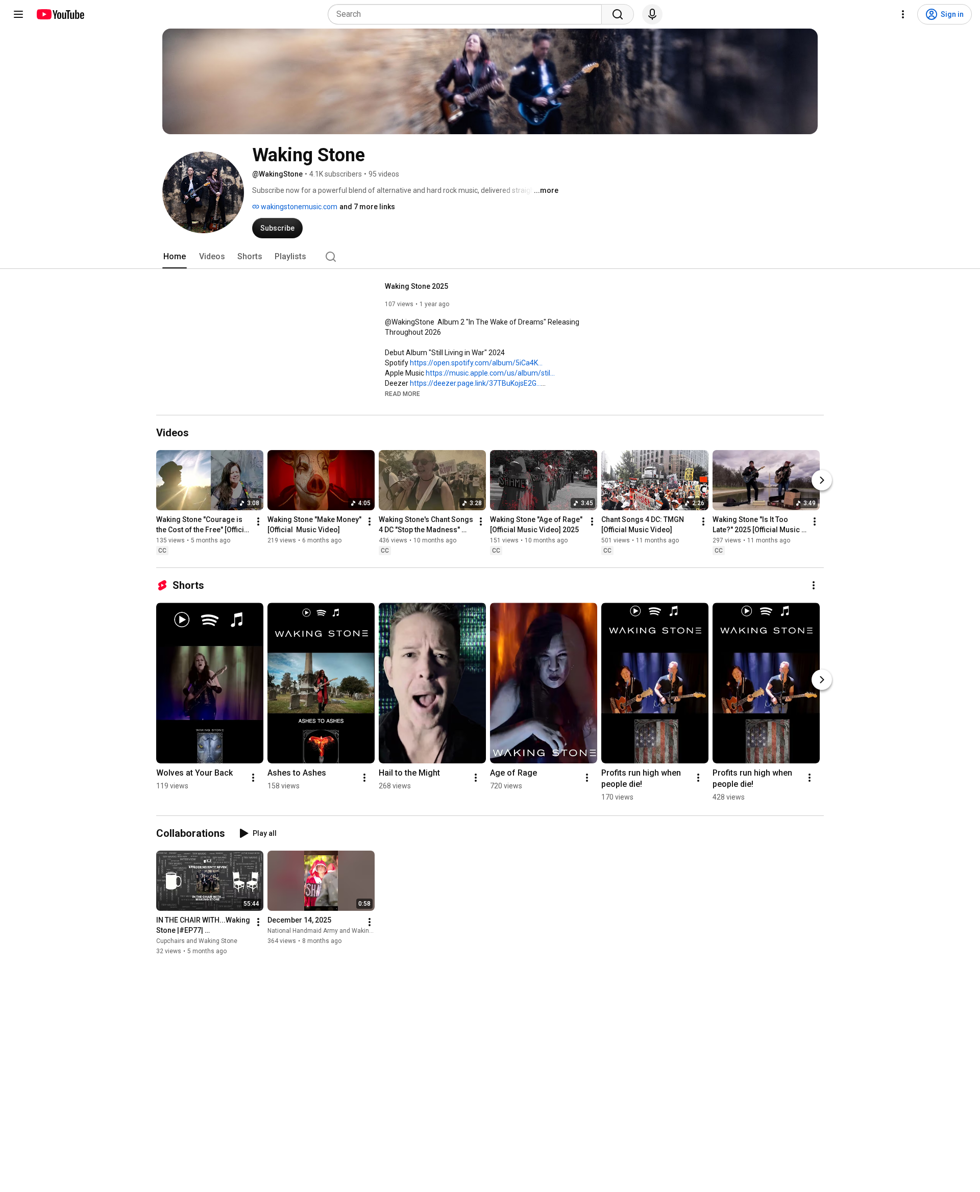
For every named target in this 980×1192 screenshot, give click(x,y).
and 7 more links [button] (367, 207)
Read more (402, 394)
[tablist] (490, 256)
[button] (402, 393)
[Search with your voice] (652, 14)
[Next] (822, 480)
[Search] (617, 14)
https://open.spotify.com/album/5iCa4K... (476, 363)
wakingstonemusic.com (298, 207)
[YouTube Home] (60, 14)
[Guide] (18, 14)
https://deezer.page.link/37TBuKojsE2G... (475, 383)
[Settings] (903, 14)
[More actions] (258, 521)
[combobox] (467, 14)
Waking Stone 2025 (416, 286)
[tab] (174, 256)
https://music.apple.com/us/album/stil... (490, 373)
